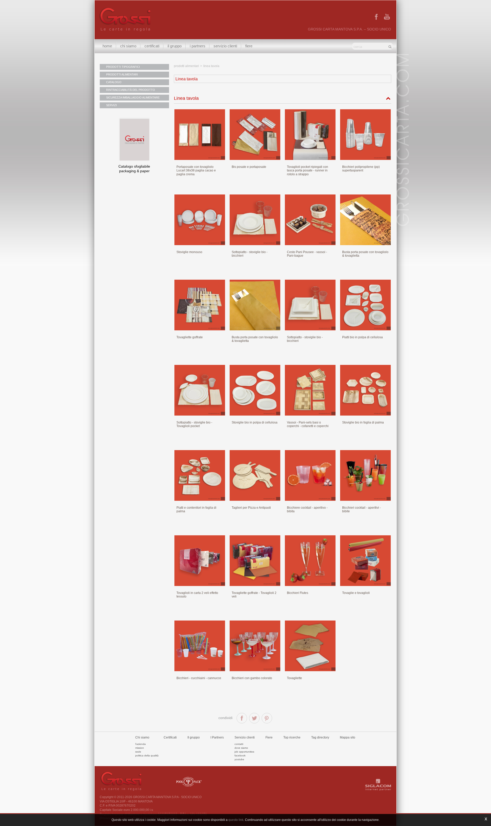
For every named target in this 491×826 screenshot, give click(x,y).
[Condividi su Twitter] (254, 718)
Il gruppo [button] (175, 46)
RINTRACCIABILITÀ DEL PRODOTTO (130, 89)
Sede (138, 751)
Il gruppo (193, 737)
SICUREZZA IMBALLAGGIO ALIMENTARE (133, 97)
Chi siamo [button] (128, 46)
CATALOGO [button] (113, 82)
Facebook (240, 755)
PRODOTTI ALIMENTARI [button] (122, 74)
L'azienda (140, 744)
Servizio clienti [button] (225, 46)
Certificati (151, 46)
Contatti (239, 744)
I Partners (197, 46)
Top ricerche (291, 737)
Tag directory (320, 737)
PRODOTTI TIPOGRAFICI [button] (123, 66)
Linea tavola (186, 98)
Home (107, 46)
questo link (235, 820)
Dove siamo (241, 747)
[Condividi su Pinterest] (267, 718)
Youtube (239, 759)
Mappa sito (347, 737)
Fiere (248, 46)
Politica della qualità (147, 755)
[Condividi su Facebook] (242, 718)
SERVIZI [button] (111, 105)
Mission (139, 747)
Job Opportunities (244, 751)
